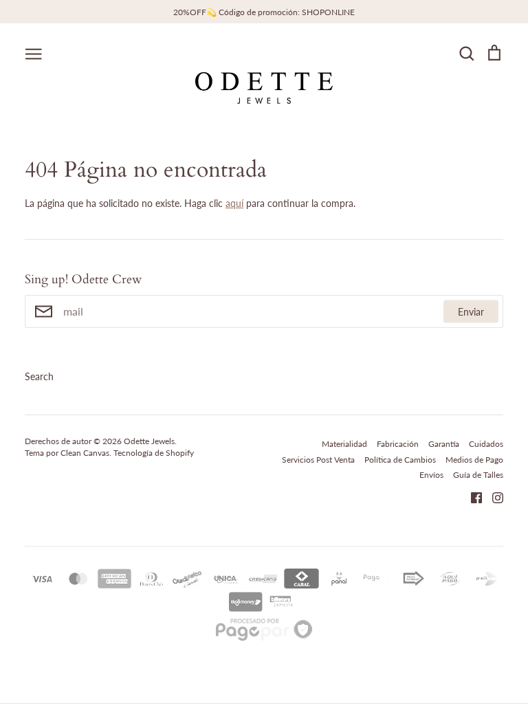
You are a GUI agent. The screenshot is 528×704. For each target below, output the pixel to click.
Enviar (471, 311)
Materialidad (344, 444)
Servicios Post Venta (318, 459)
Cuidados (486, 444)
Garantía (443, 444)
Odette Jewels (149, 441)
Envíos (431, 475)
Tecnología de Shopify (153, 453)
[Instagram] (492, 496)
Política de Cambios (400, 459)
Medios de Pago (474, 459)
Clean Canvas (84, 453)
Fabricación (398, 444)
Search (39, 376)
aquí (234, 203)
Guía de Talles (478, 475)
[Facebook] (471, 496)
